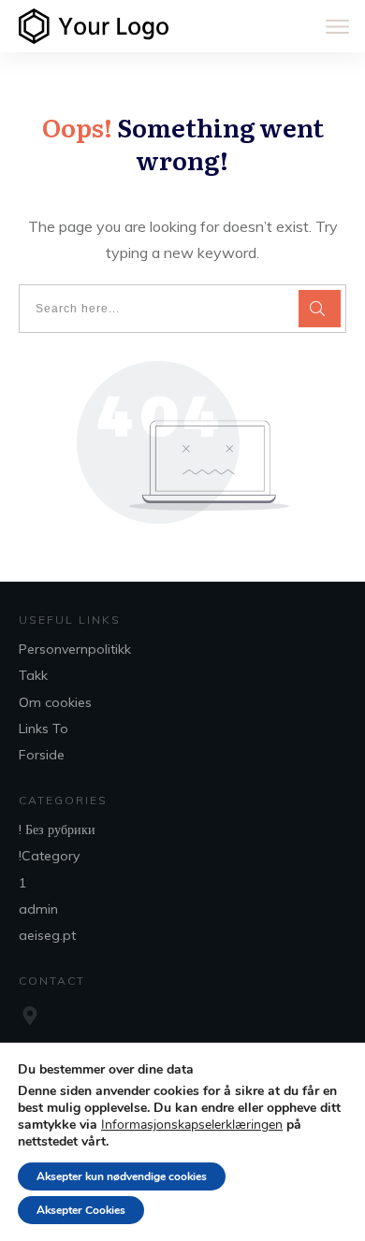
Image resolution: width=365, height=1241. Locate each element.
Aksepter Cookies (80, 1210)
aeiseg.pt (47, 935)
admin (38, 909)
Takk (33, 675)
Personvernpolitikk (75, 649)
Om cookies (55, 702)
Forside (42, 754)
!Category (49, 855)
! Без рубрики (57, 829)
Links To (43, 728)
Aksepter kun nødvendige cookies (121, 1176)
